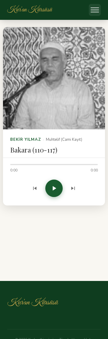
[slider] (54, 164)
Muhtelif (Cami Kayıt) (64, 139)
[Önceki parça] (35, 188)
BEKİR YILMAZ (25, 139)
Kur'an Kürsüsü (32, 302)
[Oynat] (54, 188)
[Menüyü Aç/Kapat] (95, 10)
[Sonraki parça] (73, 188)
